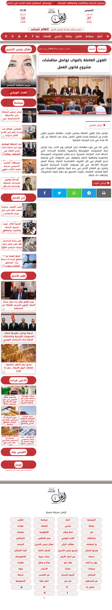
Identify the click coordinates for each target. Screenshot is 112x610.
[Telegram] (89, 193)
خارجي (58, 36)
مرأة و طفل (44, 563)
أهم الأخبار (18, 276)
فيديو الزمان (91, 551)
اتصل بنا (90, 587)
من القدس (44, 575)
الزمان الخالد (44, 551)
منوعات (20, 532)
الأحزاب (44, 569)
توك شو (68, 563)
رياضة (68, 36)
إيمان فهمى (95, 125)
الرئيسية (91, 520)
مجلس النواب (100, 183)
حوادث (36, 36)
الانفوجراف (20, 557)
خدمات (91, 557)
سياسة (89, 36)
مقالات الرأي (68, 544)
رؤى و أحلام (91, 563)
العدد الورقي (18, 92)
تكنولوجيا (44, 532)
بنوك (20, 569)
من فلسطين (91, 581)
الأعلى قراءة (18, 380)
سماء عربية (44, 557)
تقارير (78, 36)
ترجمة (20, 575)
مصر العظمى (44, 538)
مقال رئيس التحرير (18, 49)
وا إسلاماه (91, 544)
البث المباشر (20, 551)
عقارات (20, 563)
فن (91, 532)
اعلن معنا (44, 581)
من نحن (67, 581)
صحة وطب (68, 532)
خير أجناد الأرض (67, 557)
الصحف (20, 544)
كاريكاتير (20, 538)
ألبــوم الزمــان (67, 575)
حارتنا (68, 569)
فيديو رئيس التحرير (67, 551)
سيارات (91, 569)
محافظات (91, 538)
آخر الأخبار (18, 198)
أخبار (99, 36)
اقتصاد (47, 36)
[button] (31, 71)
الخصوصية (21, 581)
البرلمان (91, 575)
